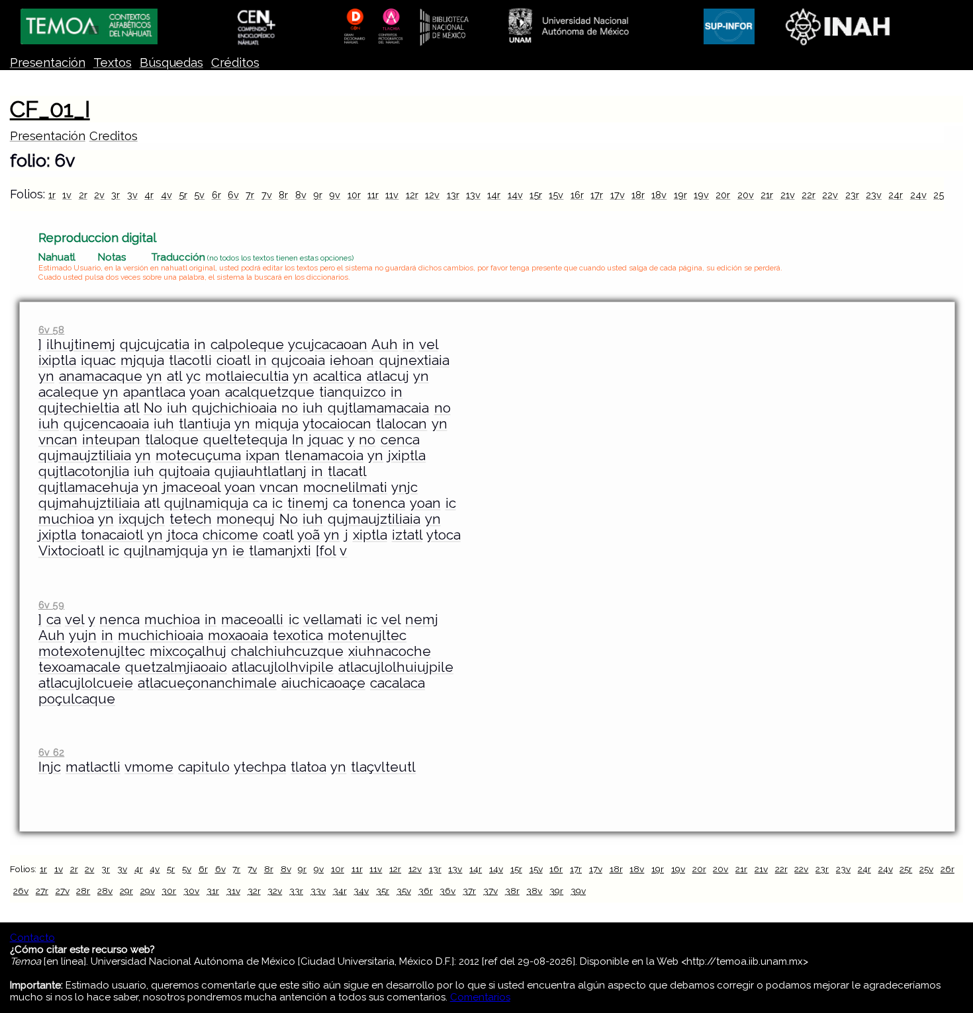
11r (373, 194)
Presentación (47, 62)
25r (940, 194)
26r (947, 869)
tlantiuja (204, 424)
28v (105, 890)
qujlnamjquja (166, 551)
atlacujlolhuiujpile (395, 667)
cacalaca (397, 683)
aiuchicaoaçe (323, 683)
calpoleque (247, 344)
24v (918, 194)
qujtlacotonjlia (83, 471)
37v (490, 890)
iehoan (352, 360)
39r (556, 890)
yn (46, 376)
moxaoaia (238, 635)
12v (432, 194)
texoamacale (79, 667)
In (298, 440)
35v (403, 890)
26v (20, 890)
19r (680, 194)
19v (701, 194)
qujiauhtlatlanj (260, 471)
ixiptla (57, 360)
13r (453, 194)
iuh (177, 408)
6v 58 (51, 329)
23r (852, 194)
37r (469, 890)
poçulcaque (76, 699)
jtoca (182, 535)
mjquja (142, 360)
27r (42, 890)
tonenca (378, 503)
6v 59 (51, 604)
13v (473, 194)
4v (166, 194)
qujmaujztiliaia (84, 456)
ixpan (263, 456)
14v (515, 194)
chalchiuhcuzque (287, 651)
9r (317, 194)
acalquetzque (269, 392)
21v (787, 194)
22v (830, 194)
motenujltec (367, 635)
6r (216, 194)
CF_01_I (50, 109)
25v (926, 869)
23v (874, 194)
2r (83, 194)
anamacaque (100, 376)
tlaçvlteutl (383, 767)
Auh (384, 344)
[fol (326, 551)
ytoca (443, 535)
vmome (148, 767)
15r (536, 194)
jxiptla (407, 456)
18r (638, 194)
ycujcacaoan (327, 344)
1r (52, 194)
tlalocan (401, 424)
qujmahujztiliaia (89, 503)
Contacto (32, 938)
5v (199, 194)
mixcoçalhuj (188, 651)
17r (596, 194)
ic (277, 503)
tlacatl (347, 471)
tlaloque (172, 440)
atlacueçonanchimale (207, 683)
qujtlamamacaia (378, 408)
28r (83, 890)
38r (512, 890)
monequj (245, 519)
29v (147, 890)
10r (354, 194)
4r (149, 194)
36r (425, 890)
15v (556, 194)
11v (391, 194)
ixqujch (141, 519)
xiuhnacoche (389, 651)
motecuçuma (198, 456)
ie (238, 551)
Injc (49, 767)
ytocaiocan (336, 424)
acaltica (337, 376)
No (153, 408)
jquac (326, 440)
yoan (204, 392)
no (289, 408)
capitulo (204, 767)
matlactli (93, 767)
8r (283, 194)
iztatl (407, 535)
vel (428, 344)
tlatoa (308, 767)
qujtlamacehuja (88, 487)
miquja (277, 424)
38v (534, 890)
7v (266, 194)
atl (174, 376)
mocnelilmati (345, 487)
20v (745, 194)
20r (723, 194)
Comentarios (480, 997)
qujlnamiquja (206, 503)
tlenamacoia (324, 456)
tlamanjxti (280, 551)
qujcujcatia (154, 344)
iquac (98, 360)
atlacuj (388, 376)
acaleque (68, 392)
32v (274, 890)
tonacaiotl (112, 535)
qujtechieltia (78, 408)
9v (334, 194)
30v (191, 890)
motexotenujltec (91, 651)
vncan (57, 440)
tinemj (307, 503)
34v (361, 890)
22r (808, 194)
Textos (112, 62)
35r (382, 890)
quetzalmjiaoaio (176, 667)
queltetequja (245, 440)
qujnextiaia (414, 360)
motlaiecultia (247, 376)
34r (340, 890)
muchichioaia (160, 635)
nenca (119, 620)
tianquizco (352, 392)
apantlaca (154, 392)
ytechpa (260, 767)
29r (126, 890)
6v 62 (51, 752)
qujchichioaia (234, 408)
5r (183, 194)
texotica (298, 635)
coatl (278, 535)
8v (300, 194)
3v (132, 194)
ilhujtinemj (80, 344)
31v (233, 890)
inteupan (111, 440)
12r (412, 194)
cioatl (233, 360)
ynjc (404, 487)
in (200, 344)
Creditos (113, 136)
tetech (190, 519)
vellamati (332, 620)
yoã (308, 535)
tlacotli (190, 360)
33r (296, 890)
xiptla (370, 535)
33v (318, 890)
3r (115, 194)
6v (233, 194)
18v (659, 194)
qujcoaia (298, 360)
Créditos (235, 62)
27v (63, 890)
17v (617, 194)
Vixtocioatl (71, 551)
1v (66, 194)
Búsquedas (171, 62)
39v (578, 890)
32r (254, 890)
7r (250, 194)
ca (260, 503)
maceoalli (252, 620)
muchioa (66, 519)
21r (767, 194)
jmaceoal (191, 487)
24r (895, 194)
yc (193, 376)
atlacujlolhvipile (283, 667)
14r (493, 194)
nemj (421, 620)
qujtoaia (184, 471)
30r (169, 890)
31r (213, 890)
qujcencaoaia (106, 424)
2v (99, 194)
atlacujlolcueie (85, 683)
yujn (83, 635)
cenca (400, 440)
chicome (230, 535)
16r (577, 194)
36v (447, 890)
